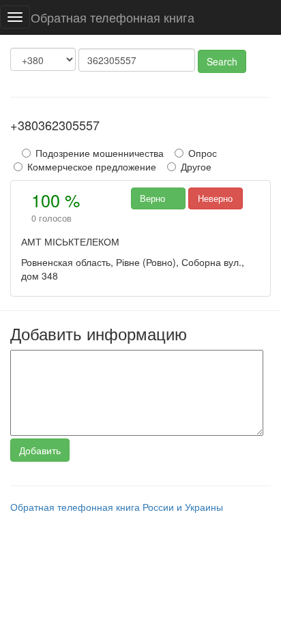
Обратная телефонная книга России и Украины (116, 507)
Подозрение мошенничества (99, 153)
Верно (158, 198)
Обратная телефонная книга (112, 17)
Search (222, 61)
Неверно (215, 198)
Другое (196, 166)
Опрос (202, 153)
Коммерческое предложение (91, 166)
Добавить (40, 450)
